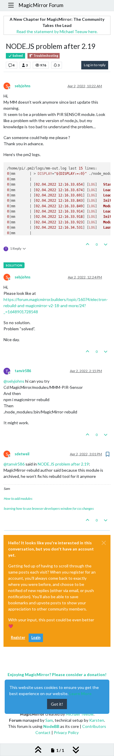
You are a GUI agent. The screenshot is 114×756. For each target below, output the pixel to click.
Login (35, 637)
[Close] (103, 543)
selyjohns (22, 86)
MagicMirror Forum (40, 5)
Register (18, 637)
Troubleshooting (45, 55)
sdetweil (22, 454)
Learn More (80, 693)
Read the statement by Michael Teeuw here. (57, 31)
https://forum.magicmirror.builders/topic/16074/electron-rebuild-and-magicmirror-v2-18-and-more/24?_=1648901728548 (56, 305)
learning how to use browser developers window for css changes (49, 508)
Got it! (57, 704)
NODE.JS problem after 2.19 (63, 463)
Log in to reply (95, 65)
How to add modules (18, 498)
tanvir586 (23, 371)
